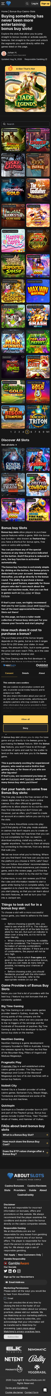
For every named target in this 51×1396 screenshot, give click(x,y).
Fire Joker (26, 593)
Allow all (25, 719)
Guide (32, 1190)
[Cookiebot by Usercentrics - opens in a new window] (36, 665)
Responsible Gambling (35, 59)
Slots (7, 1190)
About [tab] (42, 673)
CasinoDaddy (25, 1194)
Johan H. (12, 52)
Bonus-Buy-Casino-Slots (22, 11)
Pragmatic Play (9, 1066)
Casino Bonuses (14, 1185)
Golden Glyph (26, 605)
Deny (25, 728)
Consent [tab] (9, 673)
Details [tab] (25, 673)
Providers (20, 1190)
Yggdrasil (29, 779)
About (43, 1190)
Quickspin (14, 779)
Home (4, 11)
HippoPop (43, 605)
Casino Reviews (36, 1185)
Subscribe (13, 1336)
